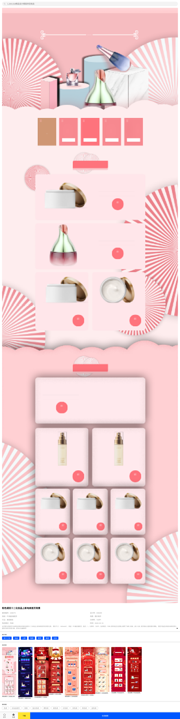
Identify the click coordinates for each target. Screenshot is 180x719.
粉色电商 (169, 626)
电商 (31, 638)
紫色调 (55, 708)
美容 (47, 638)
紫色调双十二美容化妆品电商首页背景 (25, 698)
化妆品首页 (16, 708)
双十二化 (7, 638)
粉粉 (26, 708)
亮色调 (84, 708)
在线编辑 (105, 715)
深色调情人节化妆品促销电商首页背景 (135, 692)
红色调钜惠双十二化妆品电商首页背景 (41, 697)
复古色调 (35, 708)
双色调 (74, 708)
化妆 (55, 638)
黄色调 (46, 708)
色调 (5, 708)
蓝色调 (94, 708)
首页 (39, 638)
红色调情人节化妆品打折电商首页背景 (118, 692)
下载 (24, 715)
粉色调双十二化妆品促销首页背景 (72, 696)
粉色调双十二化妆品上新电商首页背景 (9, 696)
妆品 (16, 638)
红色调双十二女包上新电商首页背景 (56, 694)
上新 (24, 638)
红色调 (65, 708)
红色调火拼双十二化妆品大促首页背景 (88, 695)
